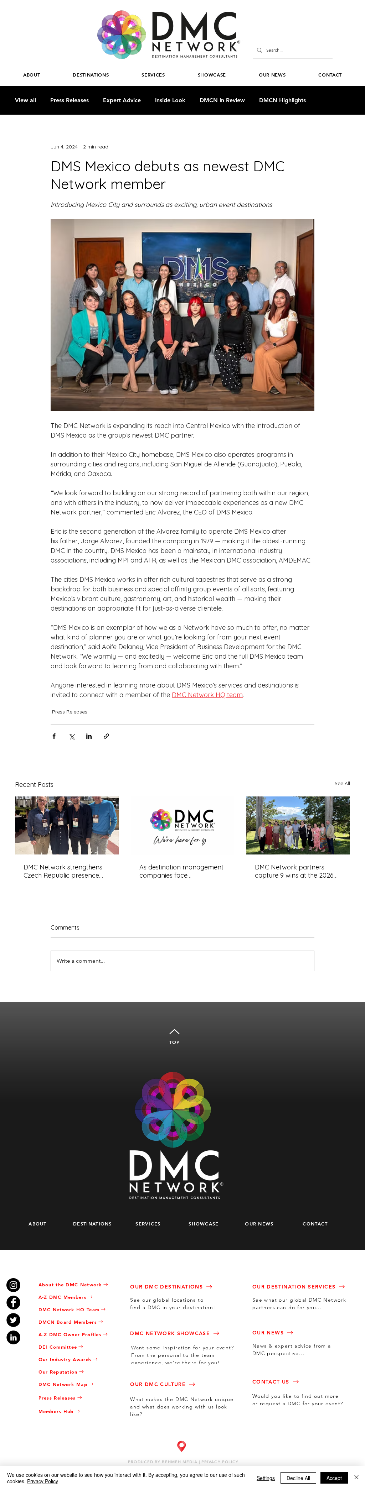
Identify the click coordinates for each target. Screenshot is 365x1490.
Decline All (298, 1477)
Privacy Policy (42, 1481)
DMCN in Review (222, 100)
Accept (334, 1477)
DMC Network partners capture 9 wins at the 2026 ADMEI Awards (294, 871)
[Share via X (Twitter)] (71, 736)
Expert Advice (122, 100)
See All (342, 783)
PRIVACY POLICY (219, 1461)
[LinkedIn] (13, 1337)
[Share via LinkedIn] (89, 736)
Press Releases (69, 100)
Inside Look (170, 100)
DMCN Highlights (282, 100)
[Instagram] (13, 1285)
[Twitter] (13, 1320)
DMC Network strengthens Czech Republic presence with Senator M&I (63, 871)
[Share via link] (106, 736)
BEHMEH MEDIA (179, 1461)
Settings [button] (266, 1477)
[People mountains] (298, 825)
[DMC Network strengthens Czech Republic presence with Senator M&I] (67, 825)
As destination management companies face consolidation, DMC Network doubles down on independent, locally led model (181, 871)
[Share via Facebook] (54, 736)
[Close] (356, 1477)
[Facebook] (13, 1302)
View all (25, 100)
